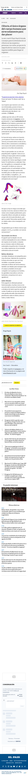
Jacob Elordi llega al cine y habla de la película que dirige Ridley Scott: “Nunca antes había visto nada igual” (14, 521)
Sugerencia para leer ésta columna (12, 97)
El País (3, 18)
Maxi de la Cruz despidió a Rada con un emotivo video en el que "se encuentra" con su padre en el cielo (15, 404)
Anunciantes (18, 762)
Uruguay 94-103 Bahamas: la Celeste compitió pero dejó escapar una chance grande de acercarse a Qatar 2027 (15, 477)
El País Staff (5, 760)
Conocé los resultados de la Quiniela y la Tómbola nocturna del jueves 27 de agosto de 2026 (14, 537)
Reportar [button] (17, 382)
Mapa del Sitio (10, 762)
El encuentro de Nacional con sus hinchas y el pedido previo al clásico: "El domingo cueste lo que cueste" (13, 553)
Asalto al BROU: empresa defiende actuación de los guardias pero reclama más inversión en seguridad (14, 569)
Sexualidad (13, 18)
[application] (14, 494)
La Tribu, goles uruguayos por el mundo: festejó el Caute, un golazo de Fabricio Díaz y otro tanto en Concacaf (14, 529)
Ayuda (11, 760)
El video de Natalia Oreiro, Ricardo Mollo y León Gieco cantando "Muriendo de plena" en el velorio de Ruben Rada (15, 395)
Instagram (17, 369)
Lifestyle (21, 12)
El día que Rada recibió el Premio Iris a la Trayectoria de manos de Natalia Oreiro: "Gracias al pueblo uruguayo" (14, 545)
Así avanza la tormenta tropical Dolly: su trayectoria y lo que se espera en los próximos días (15, 457)
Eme (7, 18)
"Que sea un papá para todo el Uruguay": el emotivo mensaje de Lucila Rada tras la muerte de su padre (15, 449)
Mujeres (13, 12)
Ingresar (25, 9)
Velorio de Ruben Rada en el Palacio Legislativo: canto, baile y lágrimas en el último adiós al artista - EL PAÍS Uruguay (15, 432)
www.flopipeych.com (9, 373)
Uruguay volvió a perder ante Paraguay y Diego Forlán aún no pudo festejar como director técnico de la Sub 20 (15, 423)
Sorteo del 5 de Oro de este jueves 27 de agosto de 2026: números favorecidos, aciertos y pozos (15, 440)
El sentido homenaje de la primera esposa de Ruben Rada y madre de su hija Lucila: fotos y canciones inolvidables (15, 413)
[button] (21, 63)
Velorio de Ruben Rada (17, 7)
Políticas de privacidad (20, 760)
